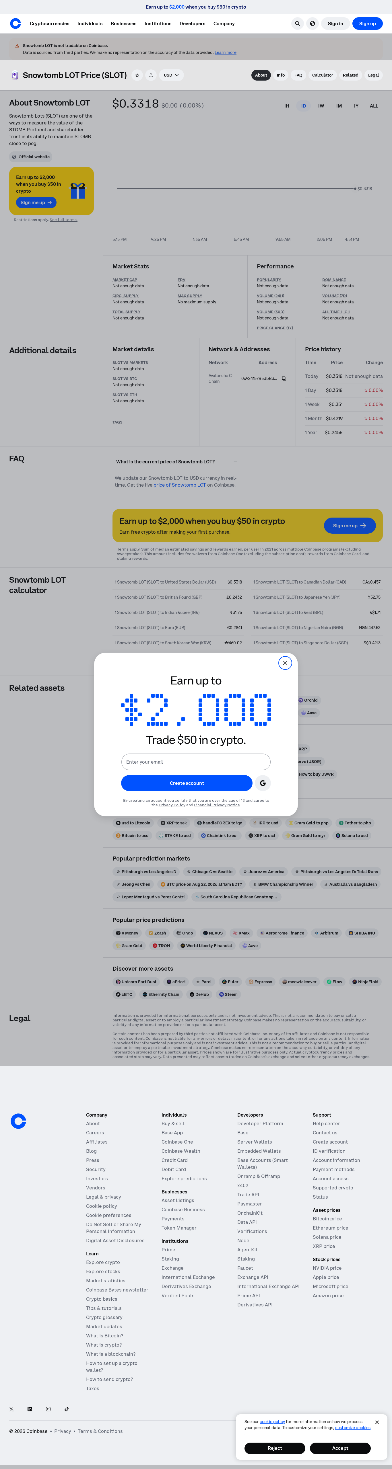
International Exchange (188, 1277)
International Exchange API (268, 1286)
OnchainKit (250, 1213)
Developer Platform (260, 1123)
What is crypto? (104, 1345)
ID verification (329, 1151)
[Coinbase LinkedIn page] (30, 1409)
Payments (173, 1219)
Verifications (252, 1231)
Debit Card (174, 1169)
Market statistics (105, 1280)
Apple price (326, 1277)
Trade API (248, 1194)
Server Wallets (254, 1142)
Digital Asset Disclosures (115, 1240)
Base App (172, 1133)
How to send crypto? (109, 1379)
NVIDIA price (327, 1268)
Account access (331, 1178)
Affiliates (97, 1142)
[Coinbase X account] (11, 1409)
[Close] (377, 1422)
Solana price (327, 1237)
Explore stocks (103, 1271)
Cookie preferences (108, 1215)
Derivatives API (255, 1305)
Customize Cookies (352, 1427)
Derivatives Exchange (186, 1286)
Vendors (95, 1188)
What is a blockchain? (110, 1354)
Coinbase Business (183, 1209)
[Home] (15, 23)
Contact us (325, 1133)
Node (243, 1240)
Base (243, 1133)
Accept (340, 1448)
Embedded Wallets (259, 1151)
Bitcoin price (327, 1219)
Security (96, 1169)
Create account (330, 1142)
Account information (336, 1160)
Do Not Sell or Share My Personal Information (113, 1228)
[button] (90, 23)
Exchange (173, 1268)
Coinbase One (177, 1142)
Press (92, 1160)
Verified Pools (178, 1295)
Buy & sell (173, 1123)
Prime (168, 1250)
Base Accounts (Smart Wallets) (262, 1163)
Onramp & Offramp (258, 1176)
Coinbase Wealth (181, 1151)
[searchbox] (171, 75)
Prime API (248, 1295)
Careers (95, 1133)
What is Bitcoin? (104, 1336)
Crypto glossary (104, 1317)
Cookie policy (101, 1206)
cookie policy (272, 1421)
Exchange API (252, 1277)
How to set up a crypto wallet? (111, 1366)
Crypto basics (101, 1299)
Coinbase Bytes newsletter (117, 1290)
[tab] (261, 75)
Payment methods (334, 1169)
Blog (91, 1151)
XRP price (324, 1246)
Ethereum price (330, 1228)
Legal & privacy (103, 1197)
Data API (247, 1222)
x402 (242, 1185)
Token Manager (179, 1228)
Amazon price (328, 1295)
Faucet (245, 1268)
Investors (97, 1178)
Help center (326, 1123)
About (93, 1123)
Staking (170, 1259)
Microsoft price (330, 1286)
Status (320, 1197)
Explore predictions (184, 1178)
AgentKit (247, 1250)
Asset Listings (178, 1200)
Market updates (104, 1326)
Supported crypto (333, 1188)
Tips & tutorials (104, 1308)
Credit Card (175, 1160)
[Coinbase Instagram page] (48, 1409)
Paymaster (249, 1204)
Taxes (92, 1388)
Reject (275, 1448)
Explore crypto (103, 1262)
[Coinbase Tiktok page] (66, 1409)
